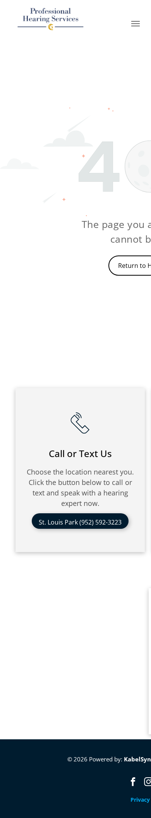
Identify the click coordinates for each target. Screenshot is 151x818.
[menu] (135, 23)
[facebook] (133, 782)
